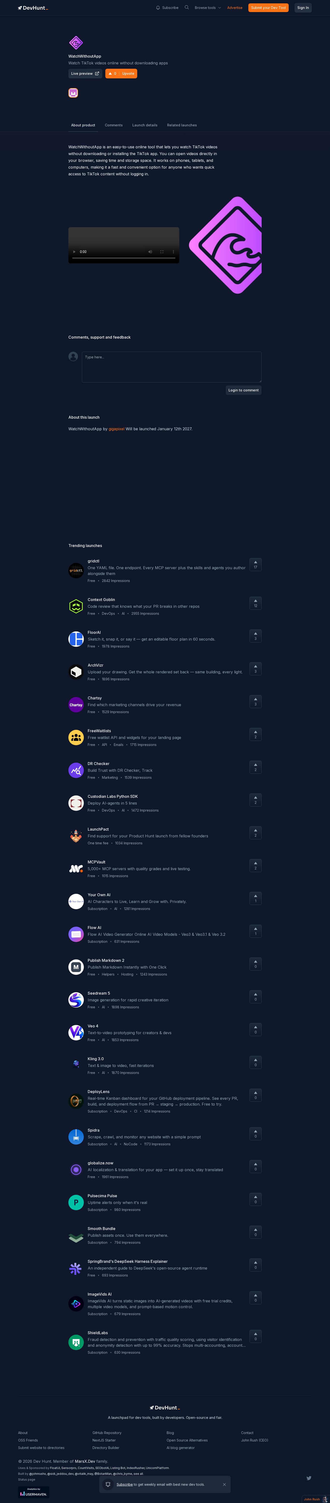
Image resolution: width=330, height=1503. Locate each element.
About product (83, 125)
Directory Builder (106, 1448)
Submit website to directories (41, 1448)
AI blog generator (181, 1448)
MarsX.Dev (85, 1461)
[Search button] (186, 7)
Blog (170, 1433)
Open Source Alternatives (187, 1440)
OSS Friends (28, 1440)
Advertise (235, 8)
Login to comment (244, 390)
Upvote (124, 73)
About (23, 1433)
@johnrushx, (38, 1474)
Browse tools (205, 8)
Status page (26, 1479)
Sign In (303, 8)
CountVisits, (86, 1468)
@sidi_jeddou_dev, (61, 1474)
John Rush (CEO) (254, 1440)
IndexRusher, (136, 1468)
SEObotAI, (102, 1468)
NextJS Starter (104, 1440)
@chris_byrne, (123, 1474)
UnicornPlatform (157, 1468)
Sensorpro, (69, 1468)
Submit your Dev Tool (268, 8)
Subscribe (170, 8)
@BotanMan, (103, 1474)
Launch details (145, 125)
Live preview (82, 73)
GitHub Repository (107, 1433)
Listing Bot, (118, 1468)
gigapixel (116, 428)
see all (138, 1474)
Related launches (182, 125)
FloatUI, (55, 1468)
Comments (114, 125)
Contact (247, 1433)
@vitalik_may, (84, 1474)
